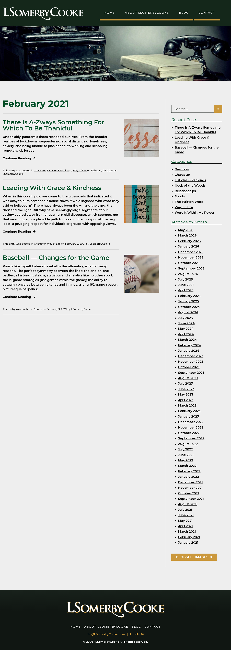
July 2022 (185, 449)
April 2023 (185, 400)
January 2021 (188, 542)
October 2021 (188, 493)
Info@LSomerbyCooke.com (105, 634)
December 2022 (190, 422)
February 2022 (189, 471)
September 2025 (191, 268)
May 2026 (185, 230)
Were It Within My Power (194, 213)
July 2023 (185, 383)
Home (109, 12)
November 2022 (190, 427)
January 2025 (188, 301)
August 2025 (188, 274)
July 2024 (185, 318)
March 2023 (187, 405)
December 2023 (190, 356)
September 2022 (191, 438)
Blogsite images (192, 557)
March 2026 (187, 235)
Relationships (185, 191)
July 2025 (185, 279)
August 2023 (188, 378)
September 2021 (191, 499)
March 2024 (187, 340)
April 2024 (186, 334)
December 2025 (190, 252)
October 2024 (189, 307)
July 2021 (185, 510)
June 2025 (186, 285)
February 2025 (189, 296)
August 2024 (188, 312)
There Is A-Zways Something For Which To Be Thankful (53, 125)
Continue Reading (17, 158)
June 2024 (186, 323)
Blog (184, 12)
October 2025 (189, 263)
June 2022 (186, 455)
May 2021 (185, 521)
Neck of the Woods (190, 185)
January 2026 (188, 246)
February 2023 (189, 411)
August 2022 (188, 444)
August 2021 (187, 504)
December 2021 (190, 482)
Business (182, 169)
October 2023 (189, 367)
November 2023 (190, 362)
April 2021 (185, 526)
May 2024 (185, 329)
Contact (207, 12)
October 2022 (189, 433)
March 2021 (187, 531)
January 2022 (188, 477)
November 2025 (190, 257)
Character (40, 170)
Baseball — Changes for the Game (56, 257)
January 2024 (188, 351)
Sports (38, 309)
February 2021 (189, 537)
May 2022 (185, 460)
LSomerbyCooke (107, 641)
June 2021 (186, 515)
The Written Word (189, 202)
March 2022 (187, 466)
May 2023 (185, 394)
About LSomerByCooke (147, 12)
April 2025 (185, 290)
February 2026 (189, 241)
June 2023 (186, 389)
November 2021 (190, 488)
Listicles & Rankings (59, 170)
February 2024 (189, 345)
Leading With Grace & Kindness (52, 188)
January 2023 (188, 416)
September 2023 (191, 373)
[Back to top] (223, 642)
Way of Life (80, 170)
